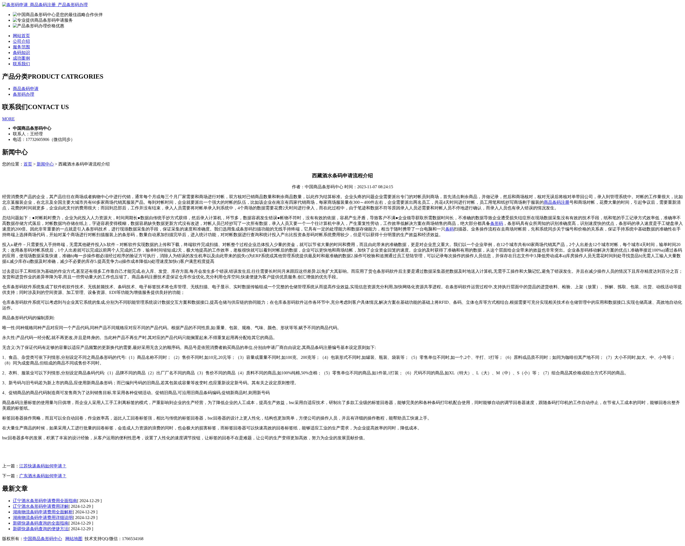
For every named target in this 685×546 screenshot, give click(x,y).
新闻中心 (45, 164)
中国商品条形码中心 (43, 538)
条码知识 (21, 52)
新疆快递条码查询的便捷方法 (40, 528)
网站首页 (21, 35)
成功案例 (21, 58)
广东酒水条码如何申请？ (42, 476)
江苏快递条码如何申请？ (42, 466)
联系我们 (21, 63)
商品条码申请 (26, 88)
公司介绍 (21, 41)
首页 (28, 164)
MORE (8, 119)
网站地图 (73, 538)
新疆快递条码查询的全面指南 (40, 523)
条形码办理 (23, 94)
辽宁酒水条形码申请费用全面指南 (45, 500)
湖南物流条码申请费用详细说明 (43, 517)
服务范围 (21, 47)
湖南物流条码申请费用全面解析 (43, 512)
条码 (449, 229)
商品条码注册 (556, 202)
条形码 (496, 223)
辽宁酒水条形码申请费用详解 (40, 506)
